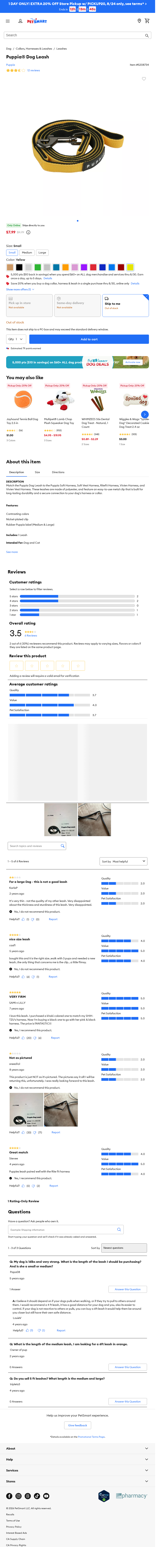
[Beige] (10, 267)
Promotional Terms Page (91, 1437)
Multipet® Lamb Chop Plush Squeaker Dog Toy (59, 421)
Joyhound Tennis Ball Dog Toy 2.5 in (22, 421)
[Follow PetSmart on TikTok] (37, 1497)
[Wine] (121, 267)
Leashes (61, 48)
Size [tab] (37, 472)
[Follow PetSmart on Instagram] (18, 1497)
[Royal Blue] (102, 267)
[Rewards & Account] (20, 21)
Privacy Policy (14, 1527)
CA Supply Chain (15, 1539)
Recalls (10, 1515)
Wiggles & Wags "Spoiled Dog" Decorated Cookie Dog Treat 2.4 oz (134, 423)
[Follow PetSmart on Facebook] (9, 1497)
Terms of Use (13, 1521)
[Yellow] (130, 267)
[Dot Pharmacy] (131, 1496)
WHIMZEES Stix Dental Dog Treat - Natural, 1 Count (95, 423)
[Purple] (84, 267)
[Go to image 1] (77, 221)
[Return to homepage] (37, 20)
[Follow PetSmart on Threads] (28, 1497)
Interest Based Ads (16, 1533)
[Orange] (65, 267)
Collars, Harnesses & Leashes (34, 48)
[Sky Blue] (112, 267)
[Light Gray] (47, 267)
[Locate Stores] (139, 21)
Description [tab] (16, 472)
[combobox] (77, 35)
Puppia (10, 64)
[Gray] (28, 267)
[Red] (93, 267)
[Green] (38, 267)
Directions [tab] (58, 472)
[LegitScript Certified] (104, 1497)
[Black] (19, 267)
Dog (8, 48)
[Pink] (75, 267)
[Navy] (56, 267)
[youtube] (46, 1497)
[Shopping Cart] (147, 21)
